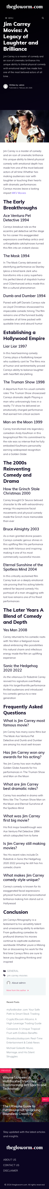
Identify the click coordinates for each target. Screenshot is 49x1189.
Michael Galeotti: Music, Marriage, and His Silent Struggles (20, 1052)
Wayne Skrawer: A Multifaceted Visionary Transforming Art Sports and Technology (24, 1083)
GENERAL (13, 970)
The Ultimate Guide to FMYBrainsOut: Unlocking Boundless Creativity (22, 1110)
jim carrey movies (17, 975)
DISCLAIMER (10, 1170)
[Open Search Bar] (42, 18)
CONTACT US (11, 1165)
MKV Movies (19, 192)
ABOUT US (9, 1159)
